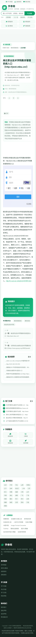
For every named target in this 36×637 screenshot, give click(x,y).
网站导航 (3, 596)
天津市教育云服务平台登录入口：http (17, 405)
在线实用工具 (7, 522)
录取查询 (27, 21)
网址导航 (27, 1)
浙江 (5, 492)
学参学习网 (6, 48)
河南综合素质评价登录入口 (14, 370)
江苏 (29, 488)
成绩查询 (10, 21)
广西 (27, 495)
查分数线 (10, 26)
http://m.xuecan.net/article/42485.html (18, 281)
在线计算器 (28, 522)
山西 (22, 485)
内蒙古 (28, 485)
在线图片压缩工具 (16, 519)
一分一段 (15, 17)
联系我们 (3, 607)
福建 (16, 492)
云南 (27, 499)
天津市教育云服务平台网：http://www (17, 411)
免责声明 (3, 614)
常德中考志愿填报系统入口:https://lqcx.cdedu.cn (18, 374)
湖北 (11, 495)
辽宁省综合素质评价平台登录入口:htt (17, 421)
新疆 (5, 506)
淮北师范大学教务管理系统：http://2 (17, 418)
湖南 (16, 495)
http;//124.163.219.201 (13, 364)
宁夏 (27, 502)
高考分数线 (4, 568)
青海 (22, 502)
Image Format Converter (18, 525)
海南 (5, 499)
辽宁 (5, 488)
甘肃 (16, 502)
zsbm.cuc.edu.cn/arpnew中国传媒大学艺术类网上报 (18, 361)
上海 (23, 488)
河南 (5, 495)
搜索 (30, 13)
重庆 (11, 499)
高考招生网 (27, 519)
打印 (6, 113)
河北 (16, 485)
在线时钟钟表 (22, 532)
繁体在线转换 (15, 528)
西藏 (5, 502)
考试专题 (3, 589)
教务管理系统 (14, 48)
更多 (29, 357)
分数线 (26, 436)
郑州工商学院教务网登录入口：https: (17, 414)
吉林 (11, 488)
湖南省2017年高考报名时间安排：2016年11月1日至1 (18, 367)
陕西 (11, 502)
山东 (27, 492)
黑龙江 (17, 488)
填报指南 (27, 26)
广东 (22, 495)
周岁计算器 (24, 528)
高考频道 (3, 565)
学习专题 (9, 1)
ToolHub (5, 528)
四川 (16, 499)
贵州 (22, 499)
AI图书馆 (6, 525)
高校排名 (18, 1)
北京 (5, 485)
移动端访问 (4, 617)
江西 (22, 492)
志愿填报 (8, 17)
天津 (11, 485)
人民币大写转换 (18, 522)
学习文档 (30, 17)
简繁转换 (6, 519)
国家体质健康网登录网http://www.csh (17, 408)
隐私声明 (3, 610)
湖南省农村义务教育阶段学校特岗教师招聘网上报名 (18, 377)
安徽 (11, 492)
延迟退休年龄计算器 (9, 532)
